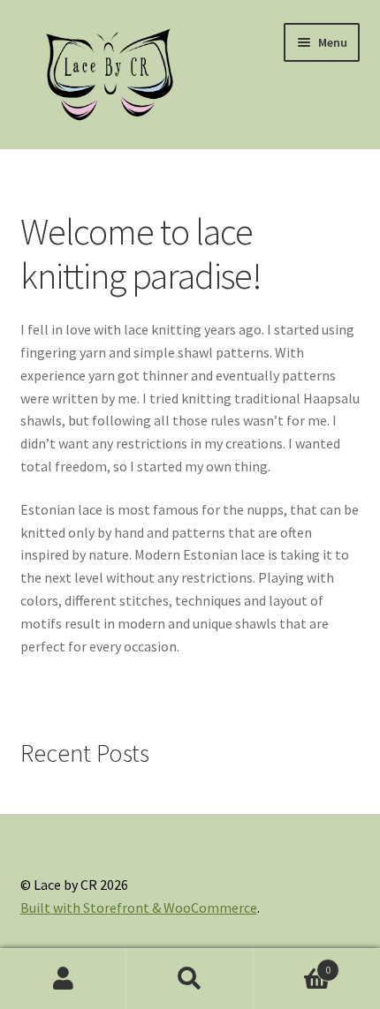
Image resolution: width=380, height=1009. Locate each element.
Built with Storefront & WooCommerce (138, 907)
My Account (63, 979)
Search (189, 979)
